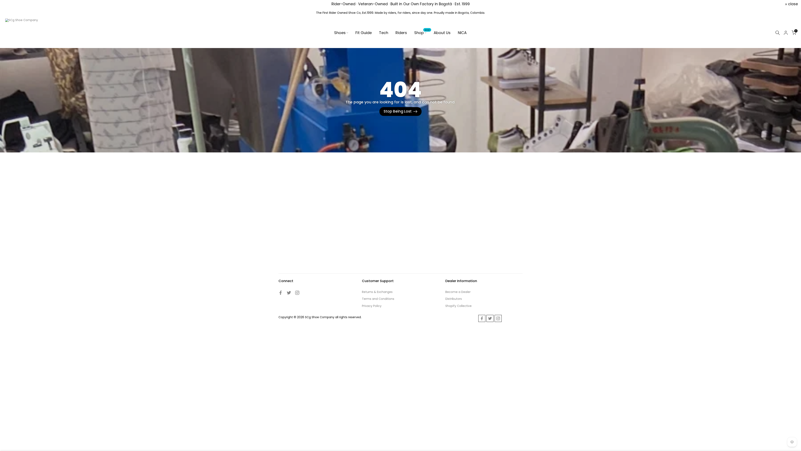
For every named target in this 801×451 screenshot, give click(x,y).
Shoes (340, 32)
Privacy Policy (372, 306)
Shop (422, 32)
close (10, 4)
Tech (383, 32)
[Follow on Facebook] (280, 293)
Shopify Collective (458, 306)
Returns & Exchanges (377, 292)
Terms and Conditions (378, 299)
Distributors (453, 299)
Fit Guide (363, 32)
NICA (462, 32)
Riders (401, 32)
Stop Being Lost (398, 111)
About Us (442, 32)
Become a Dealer (458, 292)
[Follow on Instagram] (297, 293)
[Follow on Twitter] (289, 293)
